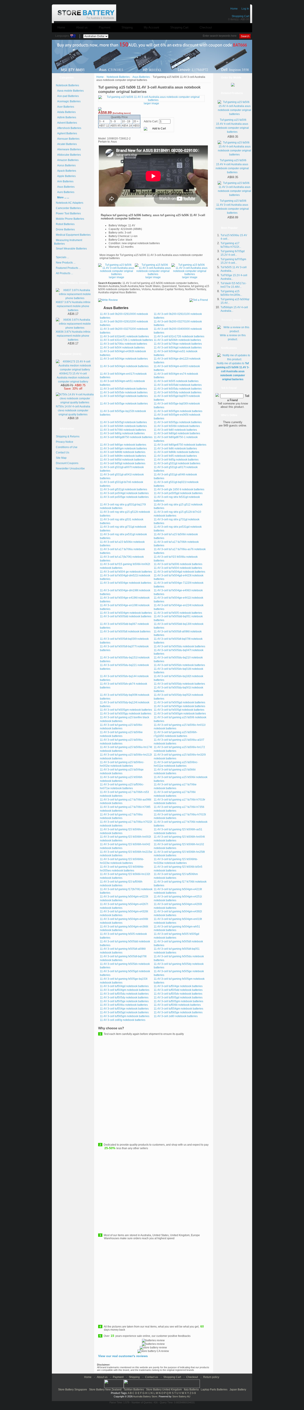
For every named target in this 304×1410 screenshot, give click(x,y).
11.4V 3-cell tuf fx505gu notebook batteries (125, 713)
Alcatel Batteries (66, 144)
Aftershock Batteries (68, 128)
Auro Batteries (65, 192)
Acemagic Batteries (68, 101)
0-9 (194, 1393)
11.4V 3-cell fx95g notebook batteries (176, 459)
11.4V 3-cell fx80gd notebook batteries (177, 433)
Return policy (211, 1377)
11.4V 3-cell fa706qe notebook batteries (178, 343)
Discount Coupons (67, 463)
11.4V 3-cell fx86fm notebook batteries (123, 455)
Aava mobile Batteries (70, 90)
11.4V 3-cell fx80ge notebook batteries (123, 444)
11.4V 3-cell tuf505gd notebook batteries (178, 997)
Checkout (206, 27)
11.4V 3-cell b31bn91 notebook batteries (124, 336)
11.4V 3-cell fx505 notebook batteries (176, 381)
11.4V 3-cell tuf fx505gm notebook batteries (126, 709)
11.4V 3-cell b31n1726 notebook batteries (179, 336)
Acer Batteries (65, 106)
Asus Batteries (141, 76)
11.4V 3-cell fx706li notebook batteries (123, 429)
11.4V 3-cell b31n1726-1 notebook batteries (126, 340)
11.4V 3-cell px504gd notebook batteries (124, 493)
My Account (151, 27)
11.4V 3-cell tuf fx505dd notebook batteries (125, 616)
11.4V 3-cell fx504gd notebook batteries (178, 347)
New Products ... (65, 262)
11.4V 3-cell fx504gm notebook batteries (124, 366)
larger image (116, 277)
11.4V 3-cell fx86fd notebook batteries (122, 452)
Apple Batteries (66, 176)
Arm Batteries (64, 181)
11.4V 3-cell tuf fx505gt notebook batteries (179, 709)
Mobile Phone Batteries (70, 218)
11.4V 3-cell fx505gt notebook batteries (123, 422)
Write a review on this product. (233, 337)
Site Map (61, 457)
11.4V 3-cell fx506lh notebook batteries (123, 426)
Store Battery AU (181, 1396)
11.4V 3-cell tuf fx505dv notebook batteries (179, 665)
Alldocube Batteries (68, 154)
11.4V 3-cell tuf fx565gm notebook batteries (180, 713)
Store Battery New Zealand (105, 1389)
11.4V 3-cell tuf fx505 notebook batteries (178, 612)
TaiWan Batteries (134, 1389)
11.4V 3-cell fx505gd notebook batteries (124, 396)
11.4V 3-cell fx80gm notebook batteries (123, 448)
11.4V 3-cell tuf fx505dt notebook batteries (125, 631)
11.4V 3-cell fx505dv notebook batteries (124, 392)
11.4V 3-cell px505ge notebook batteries (124, 497)
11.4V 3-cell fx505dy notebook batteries (177, 392)
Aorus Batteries (66, 165)
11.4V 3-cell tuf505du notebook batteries (124, 993)
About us (82, 27)
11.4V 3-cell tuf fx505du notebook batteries (179, 646)
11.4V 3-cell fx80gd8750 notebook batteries (126, 437)
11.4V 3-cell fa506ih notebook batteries (177, 340)
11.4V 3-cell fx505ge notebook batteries (124, 403)
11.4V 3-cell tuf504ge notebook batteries (178, 986)
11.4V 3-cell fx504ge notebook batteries (124, 358)
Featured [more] (70, 354)
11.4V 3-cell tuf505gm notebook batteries (178, 1001)
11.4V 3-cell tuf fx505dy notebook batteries (179, 683)
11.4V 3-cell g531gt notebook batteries (177, 463)
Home (234, 8)
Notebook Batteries (118, 76)
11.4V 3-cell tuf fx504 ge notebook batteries (126, 571)
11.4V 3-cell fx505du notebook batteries (178, 388)
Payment (104, 27)
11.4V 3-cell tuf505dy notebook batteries (124, 997)
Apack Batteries (66, 170)
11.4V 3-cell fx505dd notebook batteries (178, 384)
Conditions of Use (66, 447)
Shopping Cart (240, 16)
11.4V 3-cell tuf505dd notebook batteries (178, 990)
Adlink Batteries (66, 117)
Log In (245, 8)
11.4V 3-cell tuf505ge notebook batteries (124, 1001)
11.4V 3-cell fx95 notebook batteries (175, 455)
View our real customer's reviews (123, 1356)
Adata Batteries (66, 112)
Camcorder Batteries (68, 208)
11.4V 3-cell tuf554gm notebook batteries (178, 1008)
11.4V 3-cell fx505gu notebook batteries (178, 422)
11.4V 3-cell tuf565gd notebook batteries (124, 1012)
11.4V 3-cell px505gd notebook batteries (178, 493)
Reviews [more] (231, 320)
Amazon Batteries (67, 160)
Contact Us (62, 452)
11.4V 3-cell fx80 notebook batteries (175, 429)
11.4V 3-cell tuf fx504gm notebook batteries (126, 612)
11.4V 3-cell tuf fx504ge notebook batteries (125, 582)
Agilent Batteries (66, 133)
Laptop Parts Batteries (214, 1389)
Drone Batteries (65, 229)
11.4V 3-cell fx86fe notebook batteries (176, 452)
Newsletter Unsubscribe (70, 468)
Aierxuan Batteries (67, 138)
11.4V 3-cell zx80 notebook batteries (176, 1016)
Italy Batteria (191, 1389)
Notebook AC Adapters (69, 202)
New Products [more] (74, 282)
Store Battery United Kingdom (164, 1389)
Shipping (127, 27)
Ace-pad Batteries (67, 96)
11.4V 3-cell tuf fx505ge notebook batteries (179, 706)
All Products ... (64, 273)
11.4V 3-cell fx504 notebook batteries (122, 347)
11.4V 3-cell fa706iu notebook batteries (123, 343)
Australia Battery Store (145, 1396)
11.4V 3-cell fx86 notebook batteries (175, 448)
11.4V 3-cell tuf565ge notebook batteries (178, 1012)
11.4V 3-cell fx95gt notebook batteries (122, 463)
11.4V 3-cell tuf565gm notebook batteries (124, 1016)
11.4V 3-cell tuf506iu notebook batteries (124, 1004)
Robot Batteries (65, 224)
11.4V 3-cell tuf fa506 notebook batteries (178, 564)
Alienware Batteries (68, 149)
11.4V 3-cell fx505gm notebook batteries (178, 411)
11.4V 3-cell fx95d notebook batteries (122, 459)
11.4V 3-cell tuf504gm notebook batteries (124, 990)
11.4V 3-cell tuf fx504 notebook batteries (178, 567)
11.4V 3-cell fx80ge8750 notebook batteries (180, 444)
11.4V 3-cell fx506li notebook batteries (177, 426)
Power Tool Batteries (68, 213)
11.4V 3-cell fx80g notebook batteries (122, 433)
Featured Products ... (68, 268)
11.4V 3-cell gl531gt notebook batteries (123, 489)
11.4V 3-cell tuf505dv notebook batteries (178, 993)
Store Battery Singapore (72, 1389)
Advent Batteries (66, 122)
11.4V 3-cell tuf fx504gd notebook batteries (179, 571)
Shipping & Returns (67, 436)
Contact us (151, 1377)
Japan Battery (237, 1389)
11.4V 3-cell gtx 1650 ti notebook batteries (179, 489)
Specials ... (62, 257)
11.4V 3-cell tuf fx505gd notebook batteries (179, 702)
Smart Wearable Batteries (71, 248)
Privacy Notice (64, 441)
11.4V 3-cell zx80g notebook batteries (122, 1020)
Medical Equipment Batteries (73, 234)
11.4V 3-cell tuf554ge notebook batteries (124, 1008)
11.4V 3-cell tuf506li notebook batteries (177, 1004)
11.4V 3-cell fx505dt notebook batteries (123, 388)
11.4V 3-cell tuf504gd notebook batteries (124, 986)
